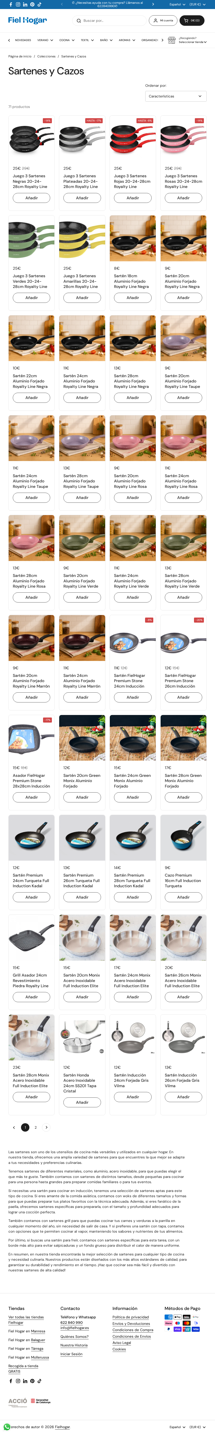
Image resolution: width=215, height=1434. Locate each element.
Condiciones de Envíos (132, 1336)
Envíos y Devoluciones (131, 1323)
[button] (192, 20)
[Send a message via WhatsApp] (7, 1427)
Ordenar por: (155, 85)
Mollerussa (40, 1357)
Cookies (119, 1349)
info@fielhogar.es (74, 1327)
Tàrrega (37, 1348)
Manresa (38, 1331)
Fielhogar (62, 1427)
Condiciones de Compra (133, 1330)
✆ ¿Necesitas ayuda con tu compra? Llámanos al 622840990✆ (107, 4)
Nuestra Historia (74, 1345)
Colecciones (46, 56)
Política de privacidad (131, 1317)
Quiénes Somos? (74, 1336)
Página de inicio (19, 56)
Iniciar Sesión (71, 1354)
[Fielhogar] (27, 20)
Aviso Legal (122, 1342)
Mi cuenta (166, 20)
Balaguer (38, 1340)
